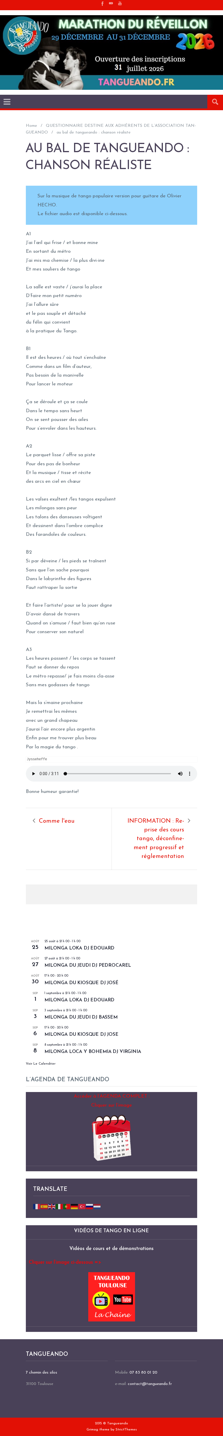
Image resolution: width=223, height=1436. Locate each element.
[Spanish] (44, 1206)
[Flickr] (111, 3)
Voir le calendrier (40, 1063)
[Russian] (89, 1206)
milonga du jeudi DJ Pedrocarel (87, 965)
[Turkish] (82, 1206)
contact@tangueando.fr (150, 1384)
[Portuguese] (67, 1206)
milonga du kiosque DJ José (81, 983)
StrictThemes (126, 1429)
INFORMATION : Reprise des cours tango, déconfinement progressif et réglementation (155, 838)
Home (31, 126)
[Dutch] (97, 1206)
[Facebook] (102, 3)
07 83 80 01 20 (143, 1372)
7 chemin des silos (41, 1372)
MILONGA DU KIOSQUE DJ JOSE (81, 1034)
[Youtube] (120, 3)
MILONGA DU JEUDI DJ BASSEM (81, 1017)
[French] (37, 1206)
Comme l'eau (57, 821)
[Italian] (59, 1206)
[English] (52, 1206)
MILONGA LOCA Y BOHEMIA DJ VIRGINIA (92, 1051)
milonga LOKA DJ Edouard (79, 948)
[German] (74, 1206)
